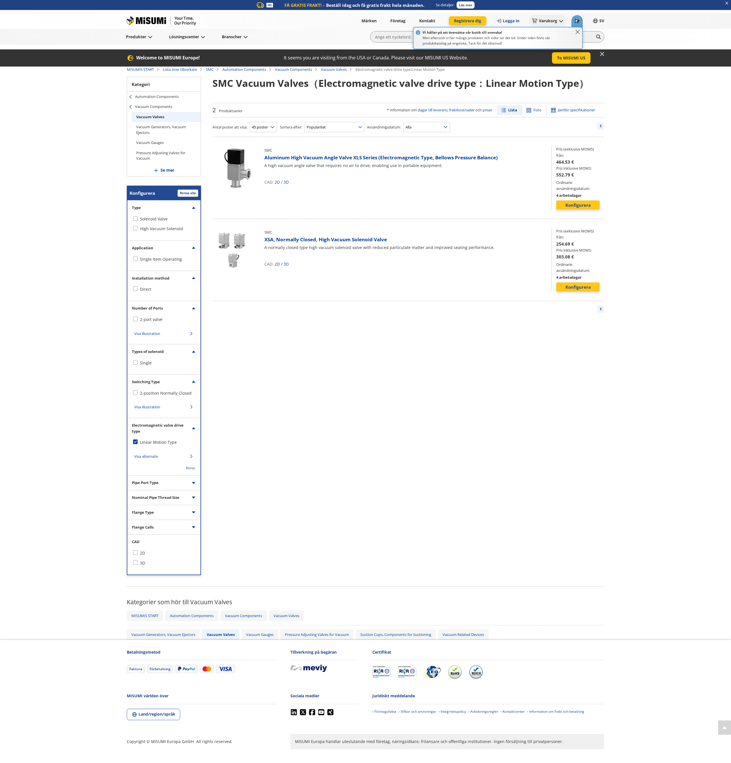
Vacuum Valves (334, 69)
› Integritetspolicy (452, 711)
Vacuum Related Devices (463, 634)
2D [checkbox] (142, 553)
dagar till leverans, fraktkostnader (446, 110)
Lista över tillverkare (180, 69)
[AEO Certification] (432, 672)
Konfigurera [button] (578, 205)
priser (487, 110)
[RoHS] (455, 672)
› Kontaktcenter (513, 711)
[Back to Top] (724, 727)
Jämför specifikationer (576, 110)
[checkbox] (164, 219)
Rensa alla (188, 193)
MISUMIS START (140, 69)
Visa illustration (147, 333)
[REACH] (476, 672)
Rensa (190, 468)
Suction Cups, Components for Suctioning (395, 634)
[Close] (577, 32)
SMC (210, 69)
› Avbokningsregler (483, 711)
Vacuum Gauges (150, 142)
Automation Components (244, 69)
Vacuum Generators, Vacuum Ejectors (161, 129)
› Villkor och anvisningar (417, 711)
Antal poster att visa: (229, 127)
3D (286, 182)
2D (277, 182)
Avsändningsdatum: (384, 127)
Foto (537, 110)
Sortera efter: (291, 127)
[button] (466, 5)
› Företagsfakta (384, 711)
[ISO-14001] (407, 672)
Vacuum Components (293, 69)
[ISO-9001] (381, 672)
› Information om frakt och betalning (555, 711)
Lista (512, 110)
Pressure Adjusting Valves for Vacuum (160, 155)
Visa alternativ (146, 456)
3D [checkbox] (142, 563)
